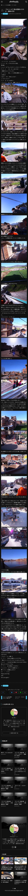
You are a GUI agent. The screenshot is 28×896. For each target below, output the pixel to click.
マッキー (14, 717)
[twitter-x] (14, 729)
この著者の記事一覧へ (14, 733)
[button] (3, 692)
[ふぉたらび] (14, 2)
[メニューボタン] (2, 2)
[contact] (15, 847)
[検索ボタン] (26, 2)
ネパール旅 (5, 13)
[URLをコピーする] (25, 692)
